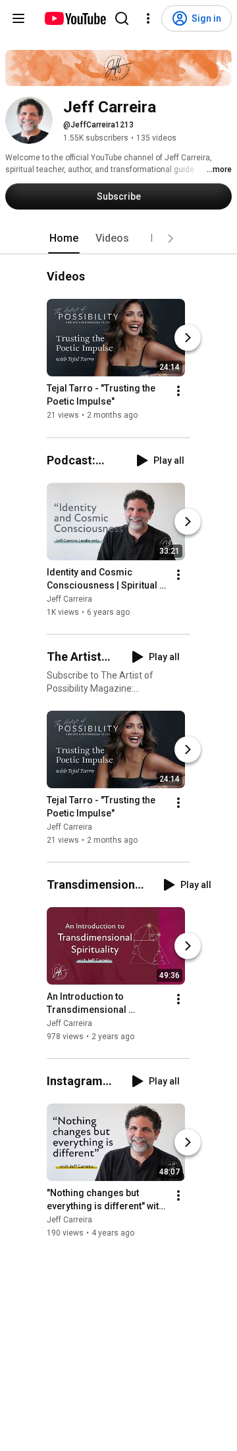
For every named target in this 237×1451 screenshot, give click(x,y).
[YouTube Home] (74, 18)
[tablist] (118, 238)
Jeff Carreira (69, 599)
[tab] (64, 238)
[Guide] (18, 18)
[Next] (187, 338)
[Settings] (148, 18)
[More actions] (178, 391)
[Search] (122, 18)
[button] (170, 238)
